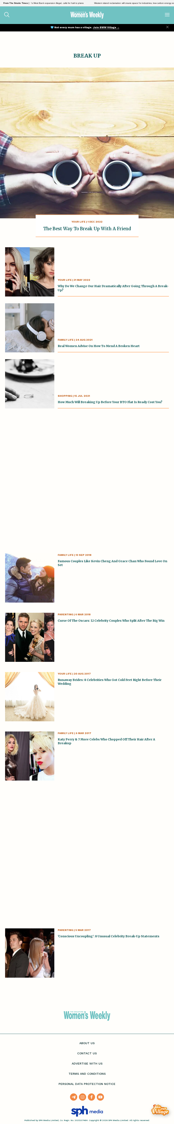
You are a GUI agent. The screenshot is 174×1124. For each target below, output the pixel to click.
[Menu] (167, 15)
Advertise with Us (87, 1063)
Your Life (79, 221)
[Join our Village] (160, 1110)
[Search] (6, 15)
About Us (87, 1043)
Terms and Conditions (87, 1073)
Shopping (65, 395)
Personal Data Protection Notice (87, 1084)
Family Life (66, 339)
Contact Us (87, 1053)
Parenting (65, 614)
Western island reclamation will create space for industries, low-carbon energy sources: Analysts (126, 3)
